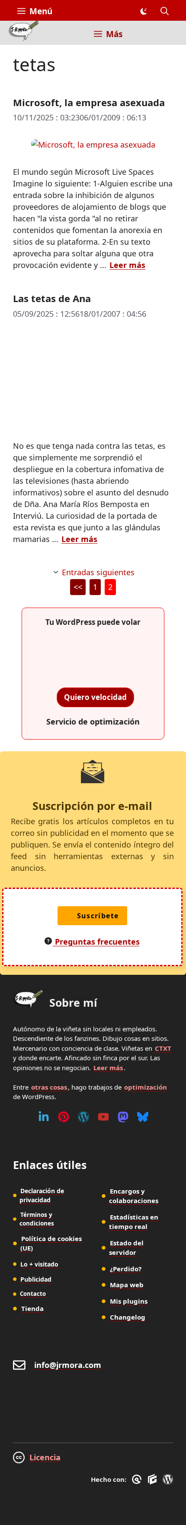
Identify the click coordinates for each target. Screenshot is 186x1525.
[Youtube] (103, 1116)
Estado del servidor (126, 1247)
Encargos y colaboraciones (133, 1196)
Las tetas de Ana (52, 298)
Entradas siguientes (98, 572)
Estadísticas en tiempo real (133, 1222)
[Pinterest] (63, 1116)
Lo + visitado (39, 1264)
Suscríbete (98, 915)
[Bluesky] (142, 1116)
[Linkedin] (43, 1116)
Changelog (127, 1317)
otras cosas (49, 1087)
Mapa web (127, 1284)
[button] (164, 11)
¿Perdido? (125, 1268)
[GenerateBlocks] (153, 1479)
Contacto (33, 1294)
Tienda (32, 1308)
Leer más (127, 265)
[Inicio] (23, 33)
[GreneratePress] (138, 1479)
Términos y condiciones (36, 1219)
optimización (145, 1087)
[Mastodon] (123, 1116)
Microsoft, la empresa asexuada (89, 102)
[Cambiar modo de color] (143, 11)
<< (78, 587)
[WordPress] (83, 1116)
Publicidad (35, 1279)
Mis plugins (129, 1301)
